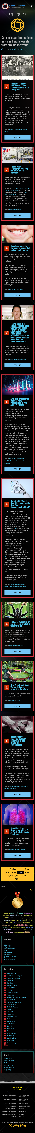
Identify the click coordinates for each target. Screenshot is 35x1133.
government (24, 129)
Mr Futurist (7, 1063)
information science (17, 461)
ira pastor (13, 925)
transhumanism (18, 932)
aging (6, 913)
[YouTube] (21, 1125)
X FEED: (6, 1103)
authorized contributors (16, 49)
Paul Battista (12, 289)
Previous (13, 869)
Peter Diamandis (9, 949)
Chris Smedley (11, 1043)
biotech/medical (20, 289)
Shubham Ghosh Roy (14, 786)
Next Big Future (9, 1065)
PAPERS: (21, 1114)
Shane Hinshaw (12, 1016)
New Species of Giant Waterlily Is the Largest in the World (19, 687)
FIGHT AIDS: (8, 1109)
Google (24, 920)
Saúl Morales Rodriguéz (14, 976)
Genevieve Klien (13, 210)
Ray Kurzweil (8, 952)
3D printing (7, 945)
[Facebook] (10, 1125)
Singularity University (11, 956)
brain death (16, 918)
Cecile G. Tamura (12, 1007)
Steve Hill (10, 1026)
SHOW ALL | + (7, 1045)
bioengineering (20, 459)
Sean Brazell (11, 1024)
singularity (20, 930)
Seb (8, 1031)
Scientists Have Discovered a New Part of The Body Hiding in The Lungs (20, 831)
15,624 (24, 875)
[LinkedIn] (17, 1125)
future (17, 920)
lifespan (30, 925)
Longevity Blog (9, 1061)
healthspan (10, 923)
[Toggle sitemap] (28, 6)
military (6, 132)
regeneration (8, 930)
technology (10, 932)
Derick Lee (10, 1012)
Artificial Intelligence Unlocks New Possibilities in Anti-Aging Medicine (19, 402)
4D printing (7, 947)
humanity (16, 922)
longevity (6, 927)
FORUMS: (13, 1117)
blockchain (10, 918)
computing (15, 587)
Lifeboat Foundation (13, 1123)
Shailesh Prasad (12, 985)
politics (18, 927)
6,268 (27, 872)
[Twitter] (14, 1125)
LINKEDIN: (6, 1099)
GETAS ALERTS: (22, 1099)
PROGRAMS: (21, 1111)
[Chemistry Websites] (17, 900)
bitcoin (6, 918)
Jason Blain (10, 1036)
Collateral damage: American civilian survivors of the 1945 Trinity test (19, 87)
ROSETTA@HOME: (6, 1114)
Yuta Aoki (10, 1009)
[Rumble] (25, 1125)
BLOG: (20, 1103)
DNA (5, 950)
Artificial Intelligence (28, 913)
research (14, 930)
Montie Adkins (11, 1038)
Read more (17, 137)
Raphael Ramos (12, 1019)
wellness (26, 932)
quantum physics (22, 587)
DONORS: (12, 1106)
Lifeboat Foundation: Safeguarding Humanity (13, 6)
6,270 (16, 875)
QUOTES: (21, 1117)
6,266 (14, 872)
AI (9, 913)
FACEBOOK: (5, 1096)
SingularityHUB (9, 1070)
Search (31, 890)
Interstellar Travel (6, 925)
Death (31, 918)
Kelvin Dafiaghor (13, 646)
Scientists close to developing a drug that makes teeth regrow (20, 248)
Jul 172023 (7, 86)
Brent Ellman (11, 1028)
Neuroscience (15, 927)
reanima (23, 927)
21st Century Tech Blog (14, 129)
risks (17, 929)
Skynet (6, 958)
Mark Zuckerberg (9, 960)
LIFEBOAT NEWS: (22, 1096)
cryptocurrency (24, 918)
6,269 (10, 875)
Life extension (22, 925)
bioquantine (6, 916)
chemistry (6, 789)
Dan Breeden (11, 983)
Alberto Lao (10, 1014)
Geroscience (8, 1058)
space (19, 210)
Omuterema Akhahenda (14, 1002)
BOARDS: (21, 1106)
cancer (19, 918)
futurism (18, 700)
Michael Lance (11, 1033)
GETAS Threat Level (17, 1089)
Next (16, 878)
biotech (21, 915)
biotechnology (28, 916)
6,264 (27, 869)
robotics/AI (7, 463)
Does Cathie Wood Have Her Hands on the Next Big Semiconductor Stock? (20, 504)
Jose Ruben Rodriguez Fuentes (16, 584)
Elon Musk (7, 954)
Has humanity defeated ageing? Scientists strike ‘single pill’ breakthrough (18, 741)
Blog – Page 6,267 (17, 14)
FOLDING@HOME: (6, 1111)
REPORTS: (21, 1109)
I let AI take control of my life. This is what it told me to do (20, 624)
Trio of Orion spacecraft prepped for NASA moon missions (19, 170)
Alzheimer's (12, 913)
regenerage (29, 928)
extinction (13, 920)
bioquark (13, 915)
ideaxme (20, 923)
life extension (26, 461)
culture (29, 918)
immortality (26, 923)
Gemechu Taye (11, 990)
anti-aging (19, 913)
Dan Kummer (11, 1000)
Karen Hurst (10, 995)
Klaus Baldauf (11, 1004)
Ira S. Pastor (11, 1040)
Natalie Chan (11, 1021)
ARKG (7, 556)
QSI (15, 528)
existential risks (7, 920)
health (29, 920)
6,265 (8, 872)
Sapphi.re (31, 1123)
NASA (11, 927)
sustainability (29, 930)
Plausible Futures (9, 1067)
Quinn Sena (12, 700)
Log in (6, 49)
